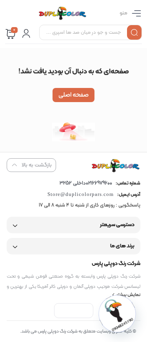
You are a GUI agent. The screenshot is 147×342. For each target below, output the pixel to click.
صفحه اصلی (73, 95)
